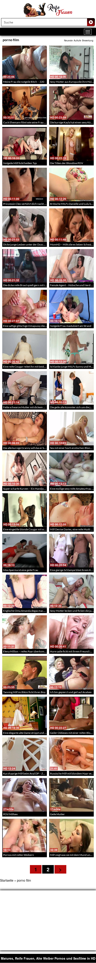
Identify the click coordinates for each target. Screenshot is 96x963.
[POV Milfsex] (24, 795)
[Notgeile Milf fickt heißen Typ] (24, 144)
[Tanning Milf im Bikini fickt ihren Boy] (24, 673)
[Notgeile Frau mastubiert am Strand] (71, 306)
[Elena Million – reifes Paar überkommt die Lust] (24, 632)
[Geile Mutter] (71, 795)
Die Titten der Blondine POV (66, 163)
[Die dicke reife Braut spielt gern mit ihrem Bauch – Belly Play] (24, 266)
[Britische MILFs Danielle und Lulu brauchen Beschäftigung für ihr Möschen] (71, 184)
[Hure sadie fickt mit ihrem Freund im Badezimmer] (71, 632)
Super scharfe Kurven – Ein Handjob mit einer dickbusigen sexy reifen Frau (46, 488)
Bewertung (87, 40)
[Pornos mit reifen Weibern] (24, 835)
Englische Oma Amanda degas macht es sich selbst (32, 610)
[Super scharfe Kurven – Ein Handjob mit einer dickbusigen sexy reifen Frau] (24, 469)
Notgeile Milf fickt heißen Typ (20, 163)
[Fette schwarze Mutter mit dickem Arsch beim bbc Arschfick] (24, 388)
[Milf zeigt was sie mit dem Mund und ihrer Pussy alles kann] (71, 835)
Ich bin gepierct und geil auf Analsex (71, 692)
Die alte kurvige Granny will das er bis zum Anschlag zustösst (38, 448)
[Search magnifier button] (91, 22)
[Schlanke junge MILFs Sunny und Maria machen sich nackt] (71, 347)
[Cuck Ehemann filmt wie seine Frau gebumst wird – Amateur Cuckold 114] (24, 103)
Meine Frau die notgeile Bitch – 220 (23, 81)
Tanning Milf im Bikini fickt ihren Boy (24, 692)
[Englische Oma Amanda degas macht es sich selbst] (24, 591)
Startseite (6, 880)
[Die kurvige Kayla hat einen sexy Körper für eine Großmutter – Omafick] (71, 103)
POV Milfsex (10, 814)
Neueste (68, 40)
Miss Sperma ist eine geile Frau (20, 570)
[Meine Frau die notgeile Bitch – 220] (24, 62)
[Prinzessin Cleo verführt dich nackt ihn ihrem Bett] (24, 184)
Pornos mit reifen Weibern (18, 855)
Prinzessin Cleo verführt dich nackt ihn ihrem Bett (32, 203)
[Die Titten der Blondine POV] (71, 144)
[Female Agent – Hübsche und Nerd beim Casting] (71, 266)
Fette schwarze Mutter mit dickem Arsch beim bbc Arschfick (38, 407)
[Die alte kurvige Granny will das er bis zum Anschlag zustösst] (24, 428)
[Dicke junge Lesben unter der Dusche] (24, 225)
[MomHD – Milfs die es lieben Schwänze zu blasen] (71, 225)
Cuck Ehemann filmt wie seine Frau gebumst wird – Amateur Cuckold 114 (45, 122)
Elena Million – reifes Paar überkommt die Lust (30, 651)
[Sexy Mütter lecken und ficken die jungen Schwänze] (71, 591)
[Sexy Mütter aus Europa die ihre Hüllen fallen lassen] (71, 62)
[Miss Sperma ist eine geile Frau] (24, 550)
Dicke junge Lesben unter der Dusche (24, 244)
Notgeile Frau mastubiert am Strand (70, 326)
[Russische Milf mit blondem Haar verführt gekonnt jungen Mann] (71, 754)
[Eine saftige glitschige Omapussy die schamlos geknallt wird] (24, 306)
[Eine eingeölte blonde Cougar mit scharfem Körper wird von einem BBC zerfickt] (24, 510)
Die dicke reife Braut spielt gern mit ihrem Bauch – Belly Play (38, 285)
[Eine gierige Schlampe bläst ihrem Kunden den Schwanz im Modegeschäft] (71, 550)
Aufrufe (77, 40)
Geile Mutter (57, 814)
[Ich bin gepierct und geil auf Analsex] (71, 673)
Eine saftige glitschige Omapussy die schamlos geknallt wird (37, 326)
